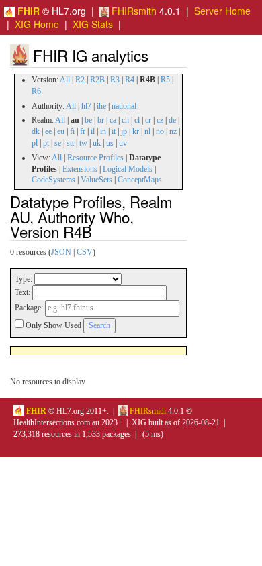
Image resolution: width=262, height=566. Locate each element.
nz (173, 131)
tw (83, 143)
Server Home (222, 10)
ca (113, 120)
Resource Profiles (95, 157)
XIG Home (37, 24)
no (160, 131)
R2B (97, 79)
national (124, 106)
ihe (101, 106)
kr (135, 131)
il (93, 131)
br (100, 120)
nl (147, 131)
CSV (85, 252)
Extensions (79, 169)
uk (97, 143)
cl (137, 120)
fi (72, 131)
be (88, 120)
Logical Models (127, 169)
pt (46, 143)
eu (60, 131)
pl (35, 143)
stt (70, 143)
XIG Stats (93, 24)
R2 (80, 79)
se (57, 143)
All (65, 79)
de (172, 120)
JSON (61, 252)
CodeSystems (53, 179)
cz (160, 120)
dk (36, 131)
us (110, 143)
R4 (129, 79)
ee (48, 131)
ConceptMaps (140, 179)
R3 (115, 79)
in (103, 131)
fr (82, 131)
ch (125, 120)
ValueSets (96, 179)
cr (148, 120)
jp (124, 131)
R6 (36, 91)
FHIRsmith (133, 10)
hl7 (86, 106)
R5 (165, 79)
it (114, 131)
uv (123, 143)
